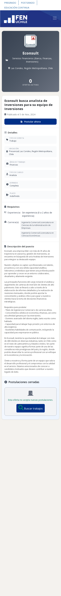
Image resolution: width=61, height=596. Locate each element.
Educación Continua (16, 7)
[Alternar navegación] (54, 18)
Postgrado (28, 2)
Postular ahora (32, 121)
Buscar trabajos (33, 408)
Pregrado (10, 2)
